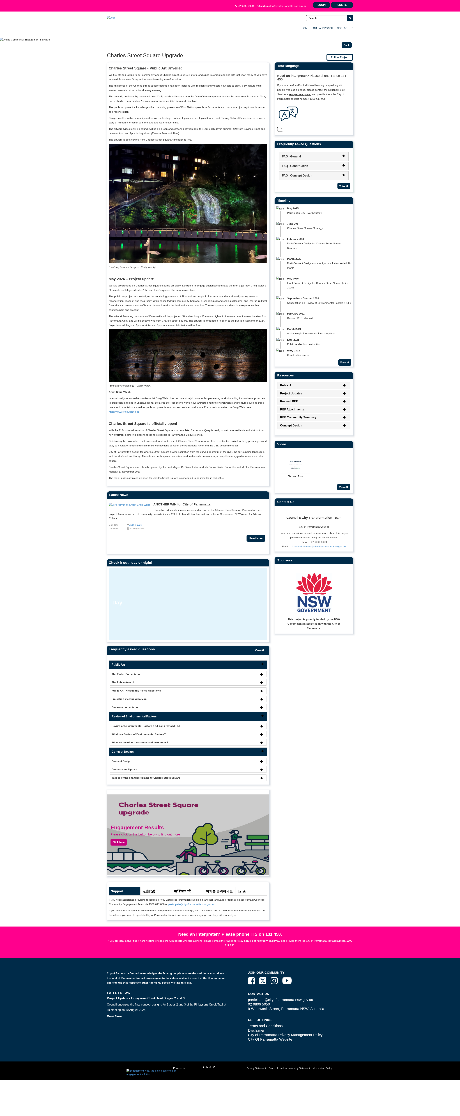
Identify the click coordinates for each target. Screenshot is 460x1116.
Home (305, 28)
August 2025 (135, 525)
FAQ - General (291, 156)
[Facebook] (251, 981)
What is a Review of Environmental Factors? (139, 734)
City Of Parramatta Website (270, 1039)
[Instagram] (274, 981)
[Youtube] (287, 980)
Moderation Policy (322, 1068)
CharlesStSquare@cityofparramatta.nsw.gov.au (319, 546)
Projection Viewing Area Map (129, 698)
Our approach (323, 28)
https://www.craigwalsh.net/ (124, 411)
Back (347, 45)
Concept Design (123, 751)
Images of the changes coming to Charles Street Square (146, 777)
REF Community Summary (298, 417)
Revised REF (289, 401)
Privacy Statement (256, 1068)
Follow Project (340, 57)
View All (259, 650)
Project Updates (291, 393)
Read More (256, 538)
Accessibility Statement (297, 1068)
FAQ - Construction (295, 166)
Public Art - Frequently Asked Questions (136, 690)
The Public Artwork (123, 682)
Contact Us (345, 28)
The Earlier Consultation (126, 674)
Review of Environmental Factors (134, 716)
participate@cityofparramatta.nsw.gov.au (283, 5)
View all (344, 185)
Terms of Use (276, 1068)
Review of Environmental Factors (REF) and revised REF (146, 725)
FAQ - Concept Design (297, 175)
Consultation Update (124, 769)
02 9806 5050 (245, 5)
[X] (262, 981)
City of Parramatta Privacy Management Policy (285, 1035)
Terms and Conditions (265, 1026)
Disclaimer (256, 1030)
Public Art (118, 664)
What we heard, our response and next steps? (140, 742)
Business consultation (125, 707)
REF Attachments (292, 409)
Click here (118, 842)
